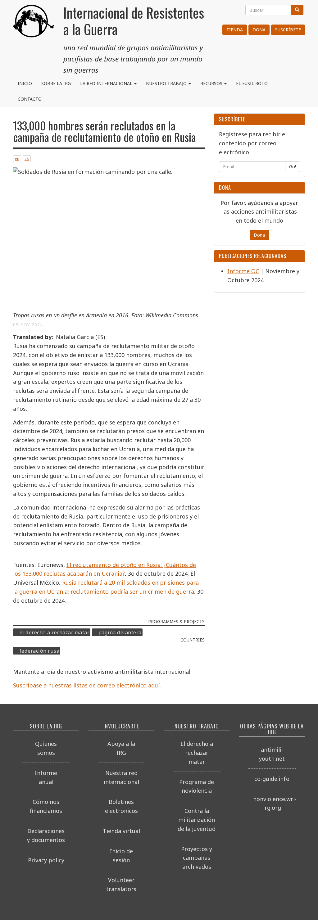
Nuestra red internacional (121, 777)
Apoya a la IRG (121, 748)
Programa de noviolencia (196, 786)
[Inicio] (33, 28)
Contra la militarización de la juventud (197, 819)
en (17, 158)
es (27, 158)
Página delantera (120, 632)
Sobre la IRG (56, 83)
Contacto (30, 99)
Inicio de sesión (121, 855)
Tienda (234, 30)
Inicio (25, 83)
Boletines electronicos (121, 806)
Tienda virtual (121, 831)
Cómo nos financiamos (46, 806)
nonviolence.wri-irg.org (274, 803)
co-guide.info (271, 778)
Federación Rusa (40, 650)
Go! (292, 167)
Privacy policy (46, 860)
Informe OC (243, 271)
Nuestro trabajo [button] (167, 83)
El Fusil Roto (252, 83)
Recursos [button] (212, 83)
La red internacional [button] (107, 83)
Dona (259, 30)
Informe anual (46, 777)
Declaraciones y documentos (46, 835)
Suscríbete (288, 30)
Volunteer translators (121, 884)
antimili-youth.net (272, 754)
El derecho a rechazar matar (55, 632)
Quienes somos (46, 748)
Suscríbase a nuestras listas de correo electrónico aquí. (87, 685)
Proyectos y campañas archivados (196, 858)
